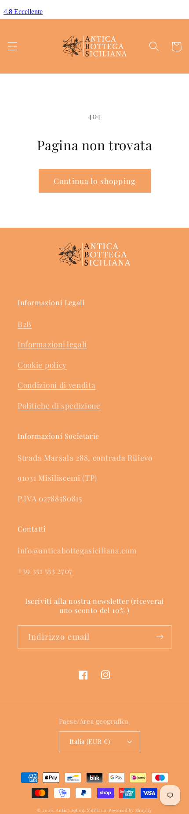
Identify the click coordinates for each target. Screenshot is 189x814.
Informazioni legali (52, 344)
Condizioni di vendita (57, 385)
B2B (25, 324)
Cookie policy (42, 364)
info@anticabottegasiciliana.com (77, 550)
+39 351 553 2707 (45, 570)
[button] (12, 46)
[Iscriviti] (160, 637)
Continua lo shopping (94, 181)
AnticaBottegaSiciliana (81, 810)
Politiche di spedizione (59, 405)
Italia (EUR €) (89, 741)
